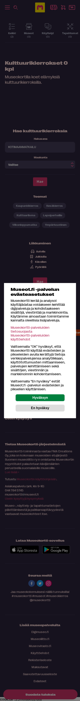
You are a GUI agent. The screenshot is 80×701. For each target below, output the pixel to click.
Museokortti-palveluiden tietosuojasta (30, 329)
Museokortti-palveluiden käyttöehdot (30, 337)
